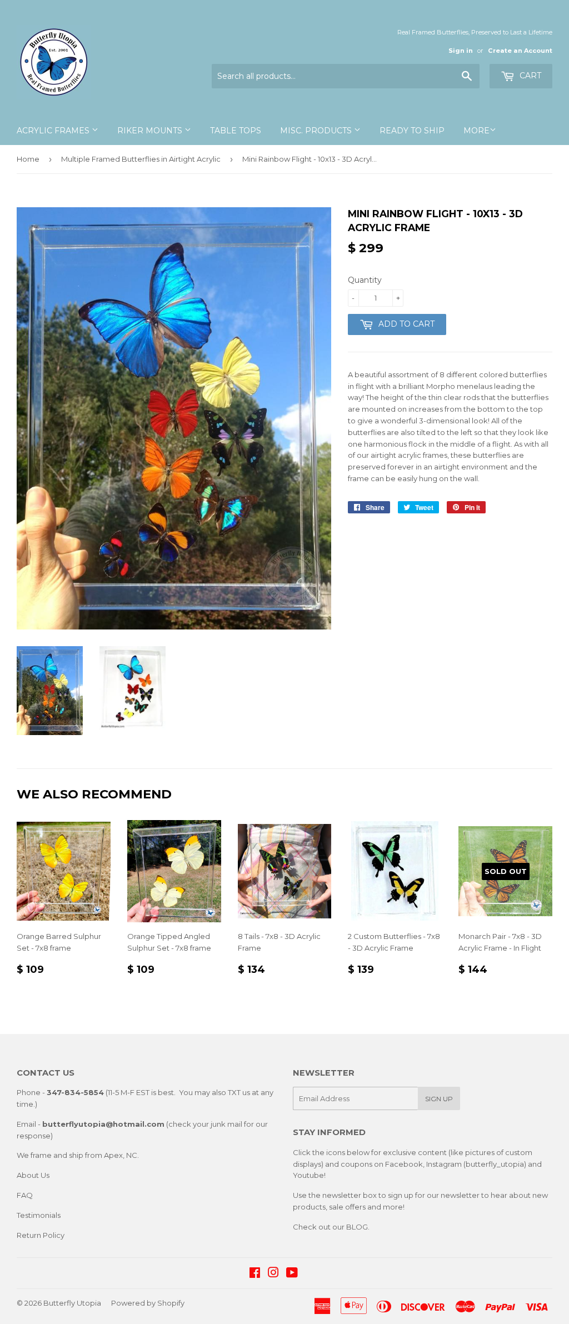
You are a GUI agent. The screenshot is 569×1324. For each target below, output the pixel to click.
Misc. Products (317, 131)
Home (28, 158)
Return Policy (40, 1235)
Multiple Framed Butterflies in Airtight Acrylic (141, 158)
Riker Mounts (150, 131)
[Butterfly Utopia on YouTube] (292, 1274)
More (476, 131)
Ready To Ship (412, 131)
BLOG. (358, 1226)
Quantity (365, 280)
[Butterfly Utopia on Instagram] (273, 1274)
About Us (33, 1175)
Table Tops (235, 131)
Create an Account (520, 50)
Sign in (460, 50)
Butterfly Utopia (72, 1302)
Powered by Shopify (147, 1302)
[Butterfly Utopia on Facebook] (255, 1274)
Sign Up (439, 1099)
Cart (529, 76)
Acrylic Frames (54, 131)
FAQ (25, 1195)
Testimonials (39, 1215)
